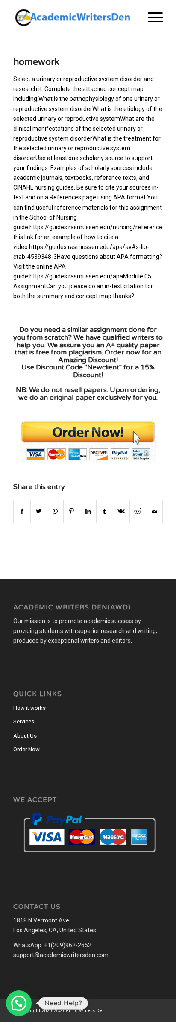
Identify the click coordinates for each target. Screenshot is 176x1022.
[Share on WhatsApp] (55, 511)
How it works (29, 708)
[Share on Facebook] (22, 511)
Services (23, 721)
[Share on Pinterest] (72, 511)
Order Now (26, 749)
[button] (19, 1003)
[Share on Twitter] (39, 511)
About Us (25, 735)
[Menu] (151, 17)
